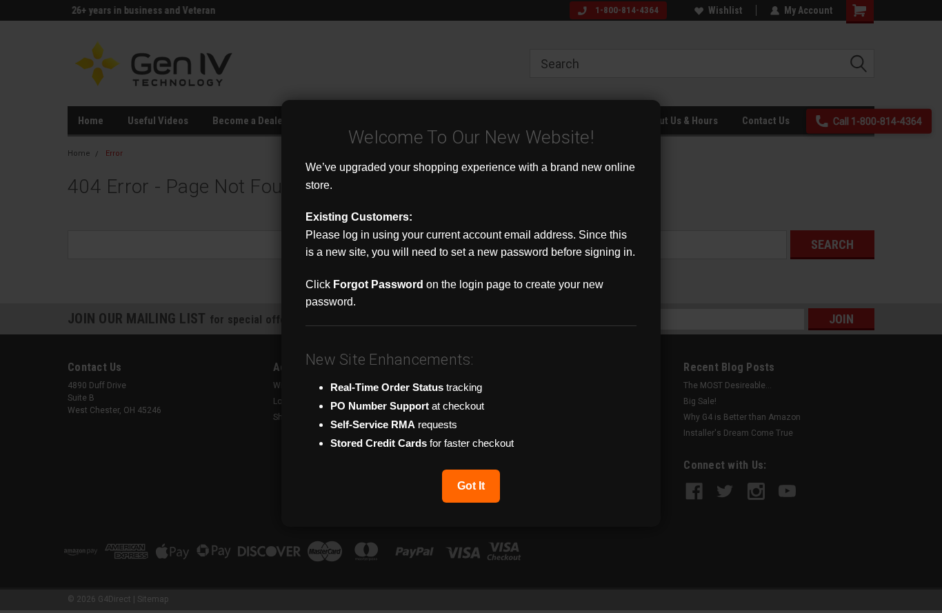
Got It (471, 486)
